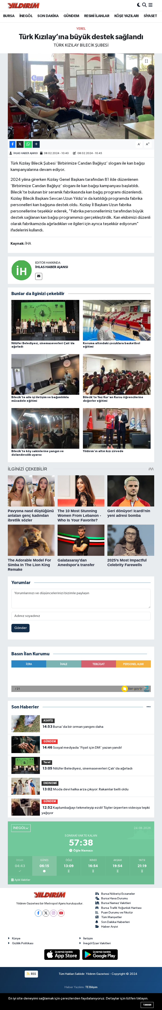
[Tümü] (149, 707)
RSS (33, 973)
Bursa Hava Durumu (114, 898)
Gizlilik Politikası (22, 943)
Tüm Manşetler (111, 917)
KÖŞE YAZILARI (126, 16)
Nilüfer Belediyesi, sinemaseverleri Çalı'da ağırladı (87, 768)
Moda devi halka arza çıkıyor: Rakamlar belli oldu (85, 789)
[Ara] (144, 5)
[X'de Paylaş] (20, 144)
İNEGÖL (25, 16)
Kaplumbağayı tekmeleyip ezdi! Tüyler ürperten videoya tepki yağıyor (96, 810)
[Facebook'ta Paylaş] (12, 144)
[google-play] (100, 954)
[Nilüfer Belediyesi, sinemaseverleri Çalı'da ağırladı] (45, 320)
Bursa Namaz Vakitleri (116, 903)
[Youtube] (61, 913)
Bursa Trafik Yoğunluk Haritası (121, 907)
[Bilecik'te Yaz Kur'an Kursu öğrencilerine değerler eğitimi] (117, 374)
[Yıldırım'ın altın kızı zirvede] (117, 428)
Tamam (147, 1005)
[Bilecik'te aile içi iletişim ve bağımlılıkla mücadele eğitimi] (45, 374)
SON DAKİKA (47, 16)
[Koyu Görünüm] (138, 5)
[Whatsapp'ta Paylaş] (28, 144)
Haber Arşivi (109, 926)
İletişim (88, 938)
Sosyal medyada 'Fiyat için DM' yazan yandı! (82, 747)
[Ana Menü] (150, 5)
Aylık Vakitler (22, 879)
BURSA (8, 16)
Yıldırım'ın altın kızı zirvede (103, 451)
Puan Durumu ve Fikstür (117, 912)
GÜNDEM (71, 16)
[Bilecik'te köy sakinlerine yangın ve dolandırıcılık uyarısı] (45, 428)
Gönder (20, 628)
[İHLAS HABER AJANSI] (21, 270)
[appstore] (62, 954)
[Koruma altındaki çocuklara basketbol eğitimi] (117, 320)
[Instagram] (53, 913)
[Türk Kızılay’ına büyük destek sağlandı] (81, 96)
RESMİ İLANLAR (96, 16)
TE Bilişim (91, 987)
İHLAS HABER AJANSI (26, 153)
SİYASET (150, 16)
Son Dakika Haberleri (115, 922)
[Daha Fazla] (36, 144)
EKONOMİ (50, 783)
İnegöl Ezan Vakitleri (97, 943)
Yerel (81, 29)
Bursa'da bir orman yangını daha (73, 727)
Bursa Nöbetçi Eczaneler (118, 893)
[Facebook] (38, 913)
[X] (45, 913)
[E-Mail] (38, 276)
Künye (16, 938)
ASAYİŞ (48, 720)
